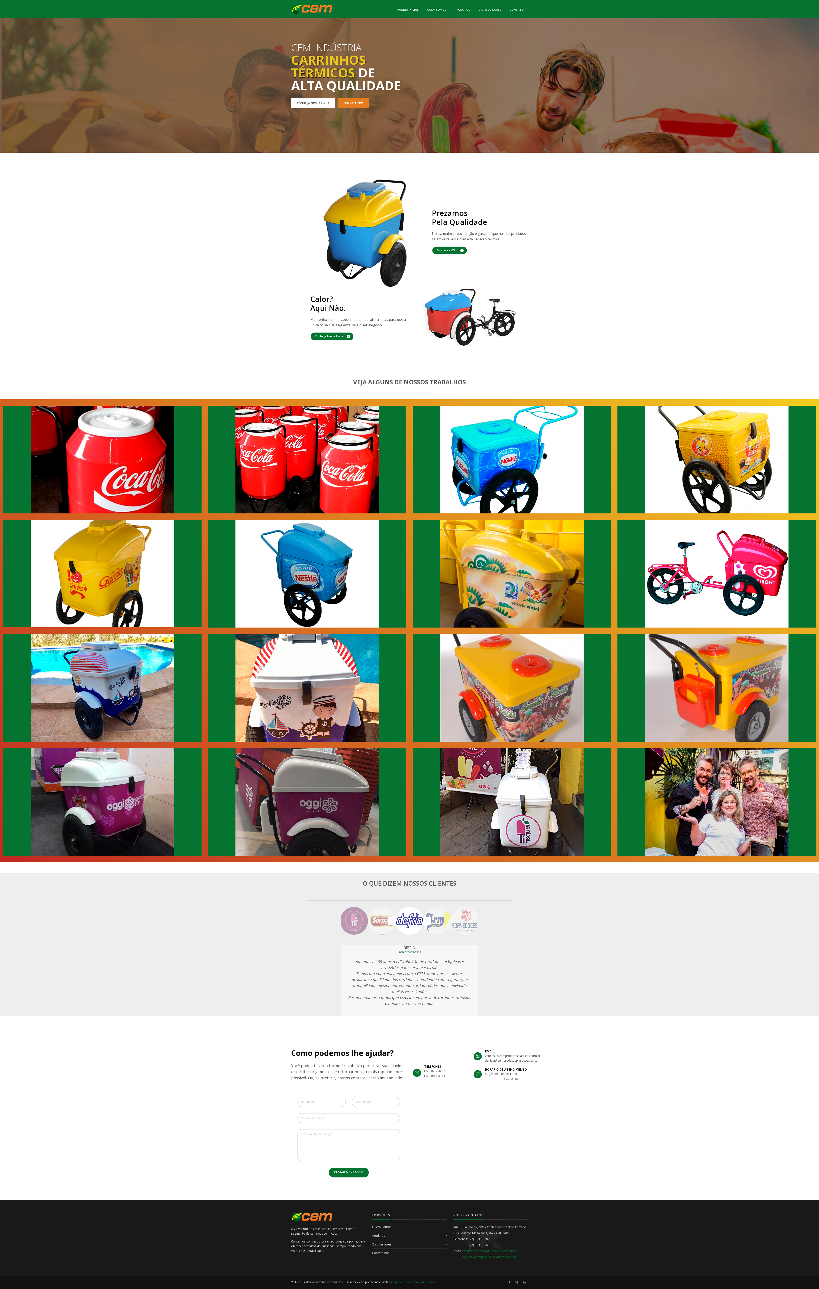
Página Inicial (407, 9)
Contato (517, 10)
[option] (409, 921)
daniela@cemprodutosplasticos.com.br (489, 1257)
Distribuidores (490, 10)
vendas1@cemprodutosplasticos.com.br (489, 1251)
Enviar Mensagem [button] (348, 1172)
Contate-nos (353, 103)
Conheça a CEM (447, 250)
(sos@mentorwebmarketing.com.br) (414, 1282)
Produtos (462, 10)
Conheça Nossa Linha (313, 103)
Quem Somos (436, 10)
